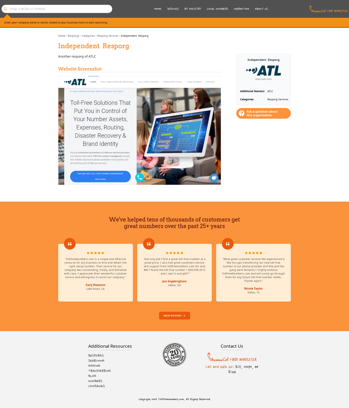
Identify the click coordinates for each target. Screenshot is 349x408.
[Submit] (6, 9)
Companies (96, 386)
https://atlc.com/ (263, 79)
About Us (261, 9)
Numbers (95, 381)
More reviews (173, 315)
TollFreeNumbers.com (171, 399)
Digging (94, 365)
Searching (96, 360)
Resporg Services (107, 35)
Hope (248, 367)
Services (173, 9)
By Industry (192, 9)
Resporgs (73, 35)
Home (157, 9)
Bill (238, 367)
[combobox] (56, 9)
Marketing (241, 9)
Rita (232, 372)
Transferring (99, 370)
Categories (88, 35)
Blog (92, 376)
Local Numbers (217, 9)
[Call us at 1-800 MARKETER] (328, 8)
